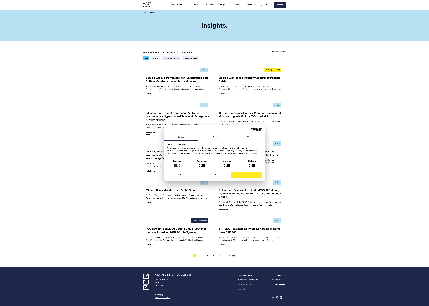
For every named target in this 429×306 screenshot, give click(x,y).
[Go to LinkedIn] (273, 297)
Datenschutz (277, 275)
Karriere (250, 5)
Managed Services (245, 284)
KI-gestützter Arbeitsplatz (248, 280)
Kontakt (280, 5)
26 (229, 255)
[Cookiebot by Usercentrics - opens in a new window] (252, 129)
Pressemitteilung (190, 58)
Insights (222, 5)
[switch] (202, 165)
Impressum (276, 280)
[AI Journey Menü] (199, 5)
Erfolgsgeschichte (171, 58)
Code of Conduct (278, 284)
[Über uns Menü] (241, 5)
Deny (182, 175)
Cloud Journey (176, 5)
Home (145, 12)
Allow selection (214, 175)
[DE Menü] (270, 5)
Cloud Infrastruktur (245, 275)
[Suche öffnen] (261, 5)
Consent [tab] (181, 137)
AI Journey (193, 5)
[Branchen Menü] (214, 5)
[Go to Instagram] (281, 297)
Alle (146, 58)
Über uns (236, 5)
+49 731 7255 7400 (162, 297)
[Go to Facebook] (277, 297)
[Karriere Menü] (255, 5)
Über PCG (241, 289)
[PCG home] (147, 5)
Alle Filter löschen (279, 52)
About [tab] (248, 137)
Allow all (246, 175)
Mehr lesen (150, 94)
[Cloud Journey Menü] (184, 5)
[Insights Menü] (227, 5)
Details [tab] (214, 137)
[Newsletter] (285, 297)
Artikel (155, 58)
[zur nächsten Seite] (233, 255)
